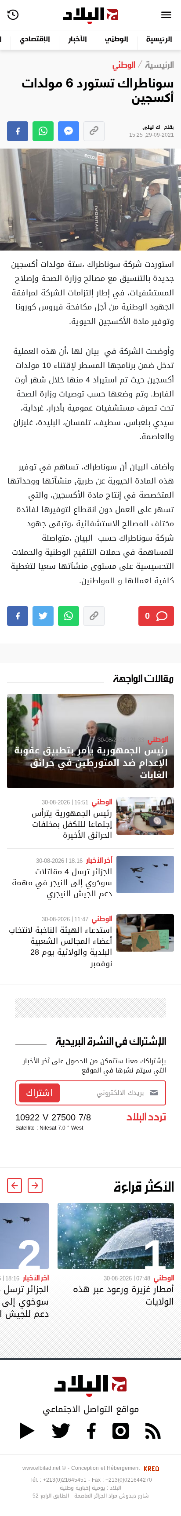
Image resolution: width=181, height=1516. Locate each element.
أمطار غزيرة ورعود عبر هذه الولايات (123, 1295)
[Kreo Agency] (150, 1468)
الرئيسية (159, 40)
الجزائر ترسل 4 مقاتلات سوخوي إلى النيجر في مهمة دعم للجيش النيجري (62, 882)
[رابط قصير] (94, 131)
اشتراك (39, 1093)
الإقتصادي (35, 40)
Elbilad (90, 16)
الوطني (116, 40)
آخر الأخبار (99, 859)
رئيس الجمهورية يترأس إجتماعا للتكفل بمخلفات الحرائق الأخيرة (72, 824)
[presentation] (35, 1185)
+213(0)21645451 (65, 1480)
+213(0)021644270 (128, 1480)
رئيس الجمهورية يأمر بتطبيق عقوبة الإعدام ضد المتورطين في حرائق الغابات (91, 763)
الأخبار (77, 40)
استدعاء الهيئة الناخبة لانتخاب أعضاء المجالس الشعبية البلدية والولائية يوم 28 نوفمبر (60, 947)
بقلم (151, 131)
